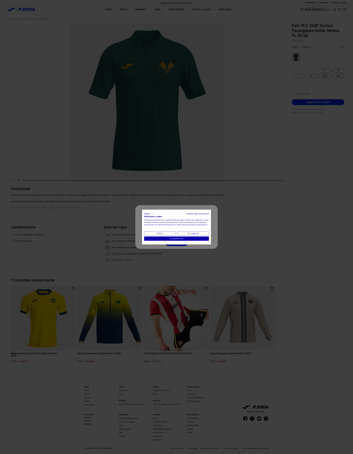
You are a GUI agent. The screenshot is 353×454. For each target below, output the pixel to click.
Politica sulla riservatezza (197, 214)
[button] (148, 213)
